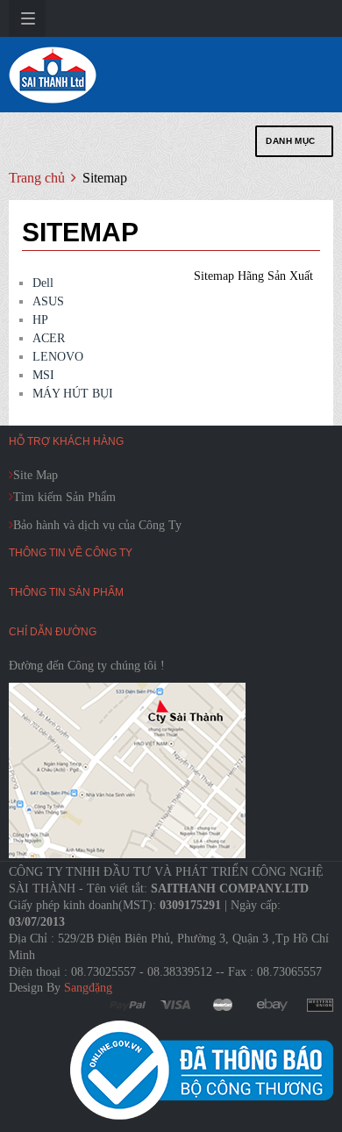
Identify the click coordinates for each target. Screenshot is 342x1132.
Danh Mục (290, 141)
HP (40, 319)
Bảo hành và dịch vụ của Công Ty (97, 525)
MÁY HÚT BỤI (72, 393)
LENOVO (57, 356)
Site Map (35, 475)
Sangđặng (88, 987)
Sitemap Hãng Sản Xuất (253, 276)
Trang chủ (37, 177)
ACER (48, 338)
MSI (43, 375)
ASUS (48, 301)
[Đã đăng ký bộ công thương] (201, 1070)
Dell (42, 283)
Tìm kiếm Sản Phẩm (64, 497)
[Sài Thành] (52, 74)
